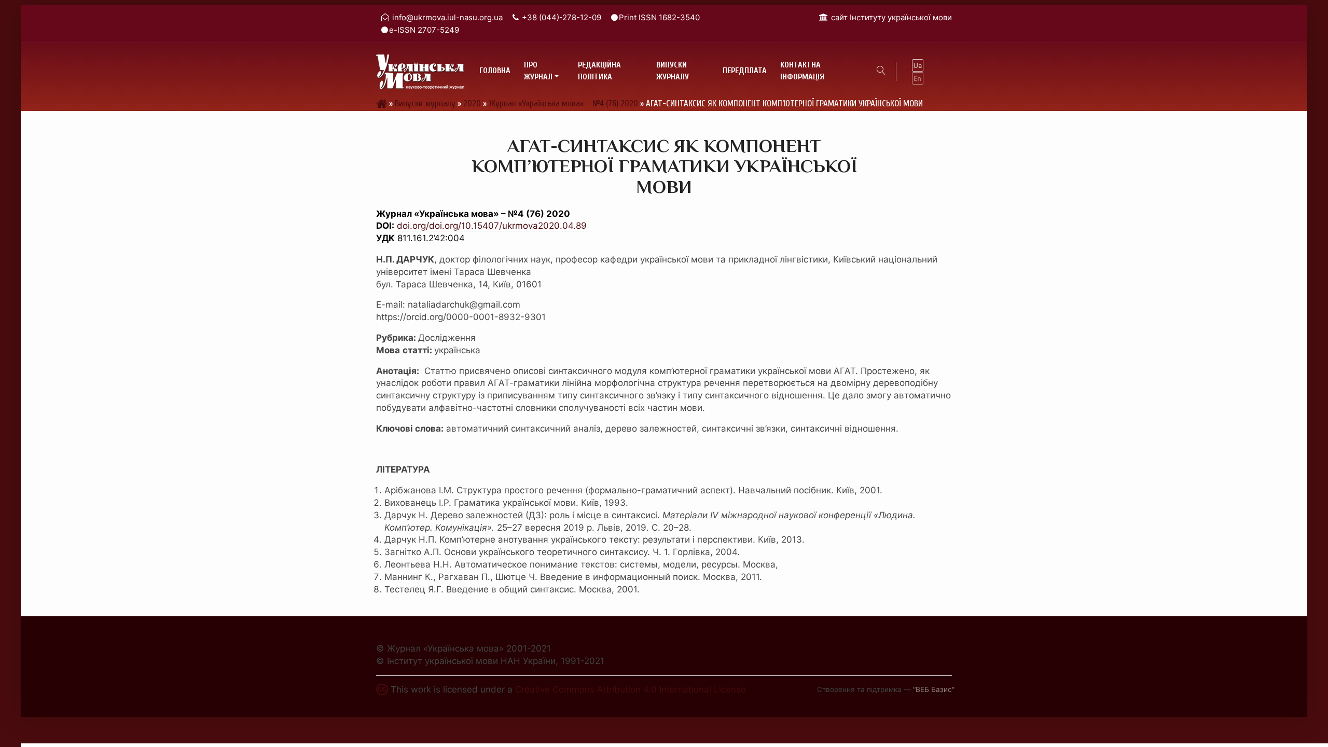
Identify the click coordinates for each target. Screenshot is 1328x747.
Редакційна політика (599, 71)
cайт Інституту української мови (891, 17)
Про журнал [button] (538, 71)
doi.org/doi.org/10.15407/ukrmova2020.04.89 (492, 225)
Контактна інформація (802, 71)
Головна (494, 70)
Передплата (745, 70)
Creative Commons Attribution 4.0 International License (630, 689)
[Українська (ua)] (917, 65)
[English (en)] (917, 78)
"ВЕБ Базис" (934, 689)
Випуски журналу (672, 71)
